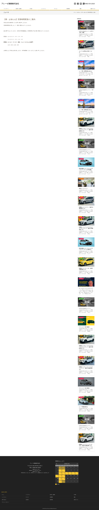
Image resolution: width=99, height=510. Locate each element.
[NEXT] (77, 463)
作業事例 (68, 8)
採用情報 (51, 499)
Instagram (78, 4)
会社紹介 (27, 499)
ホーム (75, 12)
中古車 (31, 8)
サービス (55, 8)
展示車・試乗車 (18, 8)
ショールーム (43, 8)
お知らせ (78, 12)
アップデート (6, 8)
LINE (81, 4)
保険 (80, 8)
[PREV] (56, 463)
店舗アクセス (92, 8)
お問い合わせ (75, 4)
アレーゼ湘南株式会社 (10, 4)
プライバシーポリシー (5, 502)
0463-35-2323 (37, 467)
